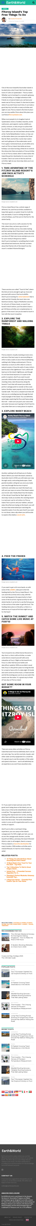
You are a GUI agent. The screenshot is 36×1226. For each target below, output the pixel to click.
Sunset (25, 924)
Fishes (23, 922)
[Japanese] (27, 1091)
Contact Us (28, 1217)
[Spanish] (6, 1095)
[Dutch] (6, 1091)
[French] (13, 1091)
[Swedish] (10, 1095)
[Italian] (23, 1091)
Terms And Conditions (16, 1220)
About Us (7, 1217)
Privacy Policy (17, 1217)
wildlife (12, 590)
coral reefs (21, 515)
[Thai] (13, 1095)
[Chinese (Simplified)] (3, 1091)
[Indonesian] (20, 1091)
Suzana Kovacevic (16, 18)
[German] (16, 1091)
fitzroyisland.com (15, 115)
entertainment (23, 297)
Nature (10, 924)
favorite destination (21, 844)
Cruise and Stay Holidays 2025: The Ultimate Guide (12, 957)
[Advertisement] (18, 68)
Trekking (5, 925)
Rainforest (17, 924)
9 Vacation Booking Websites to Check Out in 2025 (21, 946)
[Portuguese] (30, 1091)
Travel (30, 924)
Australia (17, 922)
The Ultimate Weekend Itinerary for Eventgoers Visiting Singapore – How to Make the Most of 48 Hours (22, 937)
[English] (10, 1091)
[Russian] (3, 1095)
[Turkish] (16, 1095)
